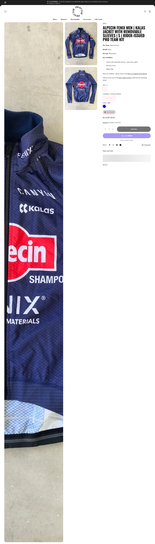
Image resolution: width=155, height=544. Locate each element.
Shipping (105, 122)
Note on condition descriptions (137, 74)
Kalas (104, 23)
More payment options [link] (126, 140)
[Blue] (104, 106)
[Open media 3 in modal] (81, 88)
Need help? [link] (147, 145)
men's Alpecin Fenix (125, 78)
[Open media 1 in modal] (33, 282)
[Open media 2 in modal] (81, 43)
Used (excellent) (109, 98)
